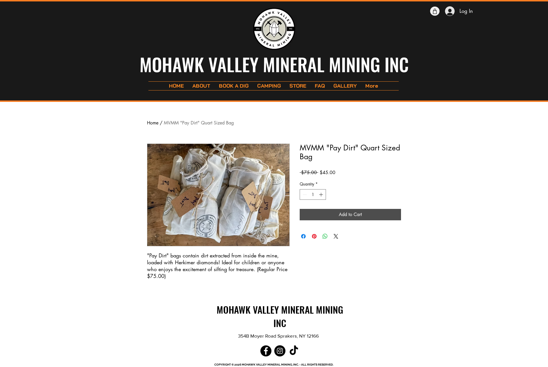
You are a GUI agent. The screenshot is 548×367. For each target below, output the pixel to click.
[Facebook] (265, 350)
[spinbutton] (313, 204)
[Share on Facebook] (303, 245)
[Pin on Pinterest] (314, 245)
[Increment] (321, 204)
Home (152, 123)
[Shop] (435, 11)
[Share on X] (336, 245)
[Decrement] (304, 204)
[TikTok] (293, 350)
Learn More (385, 181)
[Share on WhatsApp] (325, 245)
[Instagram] (279, 350)
